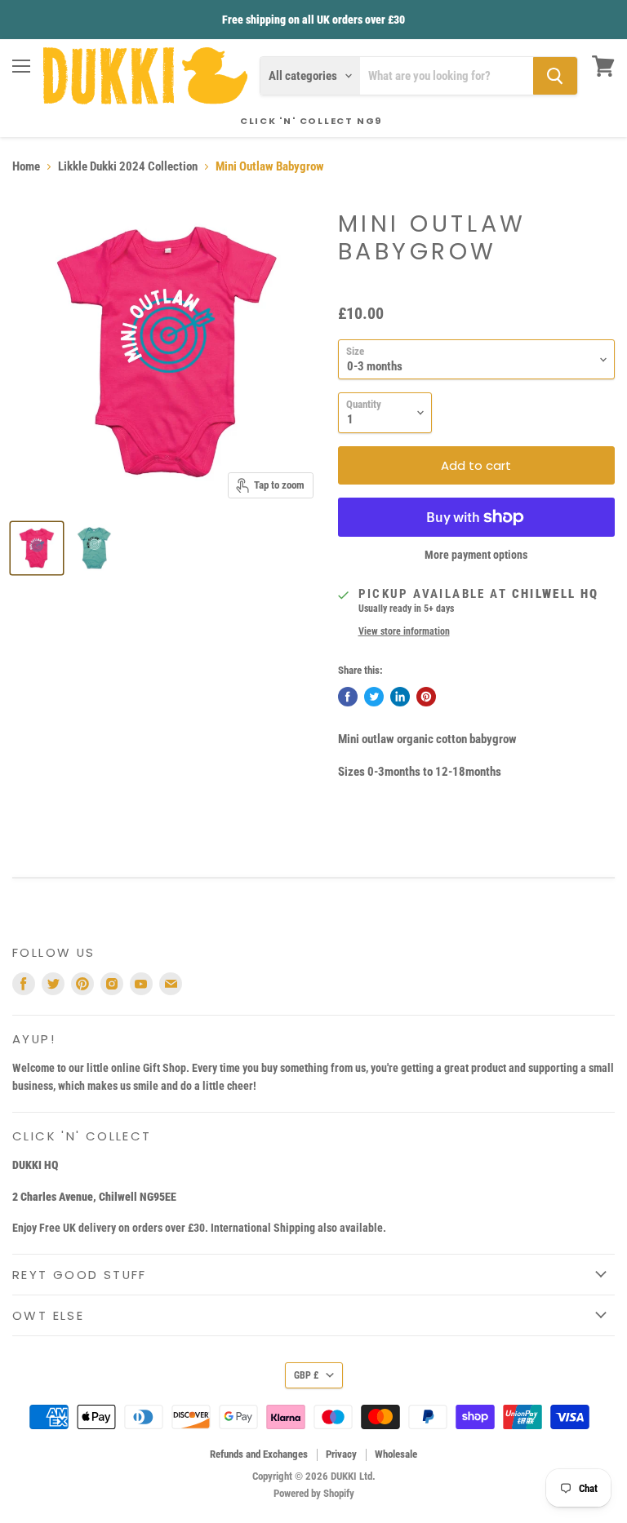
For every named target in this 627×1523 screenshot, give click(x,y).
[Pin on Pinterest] (426, 696)
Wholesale (396, 1454)
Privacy (341, 1454)
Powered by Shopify (313, 1493)
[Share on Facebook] (348, 696)
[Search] (555, 76)
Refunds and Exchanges (259, 1454)
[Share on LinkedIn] (400, 696)
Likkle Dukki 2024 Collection (128, 167)
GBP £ (306, 1375)
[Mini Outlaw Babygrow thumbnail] (37, 548)
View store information (404, 631)
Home (26, 167)
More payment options (476, 554)
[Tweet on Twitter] (374, 696)
